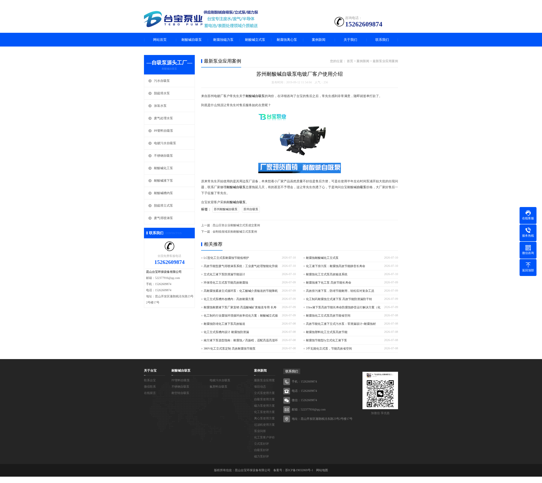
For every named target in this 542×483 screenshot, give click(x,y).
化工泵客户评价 (264, 437)
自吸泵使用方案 (264, 399)
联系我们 (382, 39)
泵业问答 (260, 431)
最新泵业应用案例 (385, 61)
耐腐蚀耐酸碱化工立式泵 (322, 257)
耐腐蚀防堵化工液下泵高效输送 (224, 323)
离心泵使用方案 (264, 418)
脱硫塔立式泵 (163, 205)
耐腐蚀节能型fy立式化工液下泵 (326, 340)
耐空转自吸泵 (180, 393)
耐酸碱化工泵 (163, 168)
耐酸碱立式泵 (255, 39)
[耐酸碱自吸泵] (201, 19)
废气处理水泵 (163, 118)
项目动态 (260, 386)
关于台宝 (150, 370)
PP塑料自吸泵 (163, 130)
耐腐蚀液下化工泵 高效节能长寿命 (328, 282)
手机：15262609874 (304, 381)
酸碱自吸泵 (238, 202)
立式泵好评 (261, 443)
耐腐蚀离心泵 (287, 39)
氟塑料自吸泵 (218, 386)
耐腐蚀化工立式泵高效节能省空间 (328, 315)
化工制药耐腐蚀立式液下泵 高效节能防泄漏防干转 (339, 299)
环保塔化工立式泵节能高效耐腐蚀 (226, 282)
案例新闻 (318, 39)
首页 (350, 61)
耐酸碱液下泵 (163, 180)
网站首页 (160, 39)
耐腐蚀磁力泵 (223, 39)
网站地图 (322, 470)
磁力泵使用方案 (264, 405)
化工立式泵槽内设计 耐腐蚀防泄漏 (226, 332)
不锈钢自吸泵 (163, 155)
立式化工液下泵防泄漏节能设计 (224, 274)
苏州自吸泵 (250, 209)
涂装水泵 (160, 105)
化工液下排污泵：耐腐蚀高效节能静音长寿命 (335, 266)
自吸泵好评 (261, 450)
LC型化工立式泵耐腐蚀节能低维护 (226, 257)
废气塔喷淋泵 (163, 218)
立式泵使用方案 (264, 393)
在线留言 (150, 393)
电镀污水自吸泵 (165, 143)
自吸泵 (361, 187)
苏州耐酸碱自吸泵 (226, 209)
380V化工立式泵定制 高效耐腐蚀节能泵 (230, 348)
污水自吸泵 (162, 80)
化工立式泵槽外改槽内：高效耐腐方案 (229, 299)
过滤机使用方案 (264, 424)
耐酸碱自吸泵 (191, 39)
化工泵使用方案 (264, 412)
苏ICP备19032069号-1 (299, 470)
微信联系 (150, 386)
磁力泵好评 (261, 456)
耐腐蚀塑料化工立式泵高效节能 (326, 332)
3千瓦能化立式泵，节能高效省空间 (329, 348)
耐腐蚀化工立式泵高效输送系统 (326, 274)
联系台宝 (150, 380)
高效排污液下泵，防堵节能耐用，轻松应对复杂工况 (340, 290)
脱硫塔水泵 (162, 93)
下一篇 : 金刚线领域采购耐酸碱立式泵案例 (229, 231)
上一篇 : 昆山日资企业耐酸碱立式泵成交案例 (230, 225)
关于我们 (350, 39)
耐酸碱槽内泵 (163, 193)
